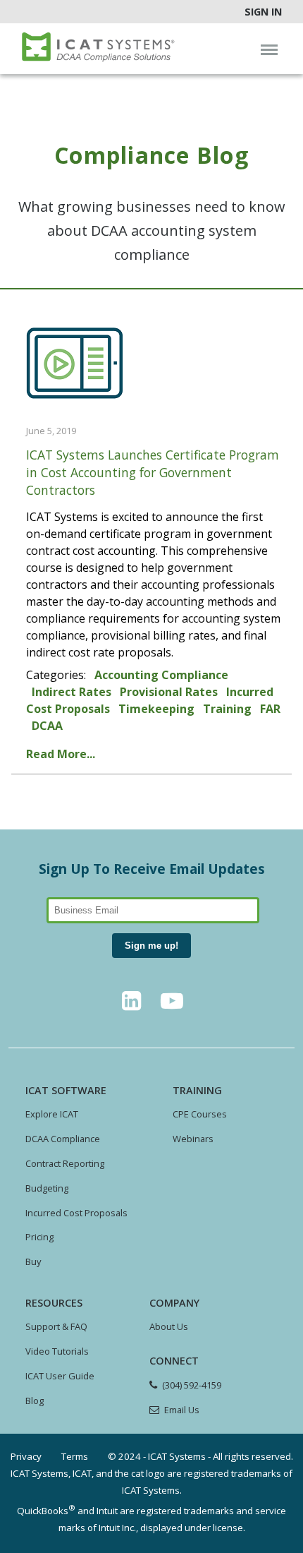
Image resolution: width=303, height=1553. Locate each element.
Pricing (39, 1236)
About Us (168, 1326)
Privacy (26, 1456)
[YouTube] (172, 1004)
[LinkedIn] (131, 1004)
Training (227, 708)
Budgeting (46, 1188)
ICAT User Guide (59, 1375)
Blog (34, 1400)
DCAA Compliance (62, 1138)
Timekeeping (156, 708)
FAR (270, 708)
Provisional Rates (169, 692)
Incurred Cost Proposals (76, 1212)
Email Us (181, 1409)
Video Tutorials (57, 1351)
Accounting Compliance (161, 675)
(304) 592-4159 (191, 1385)
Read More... (60, 754)
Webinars (193, 1138)
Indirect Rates (71, 692)
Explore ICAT (51, 1114)
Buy (33, 1261)
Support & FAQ (56, 1326)
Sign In (263, 11)
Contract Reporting (64, 1163)
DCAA (47, 725)
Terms (74, 1456)
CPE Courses (200, 1114)
